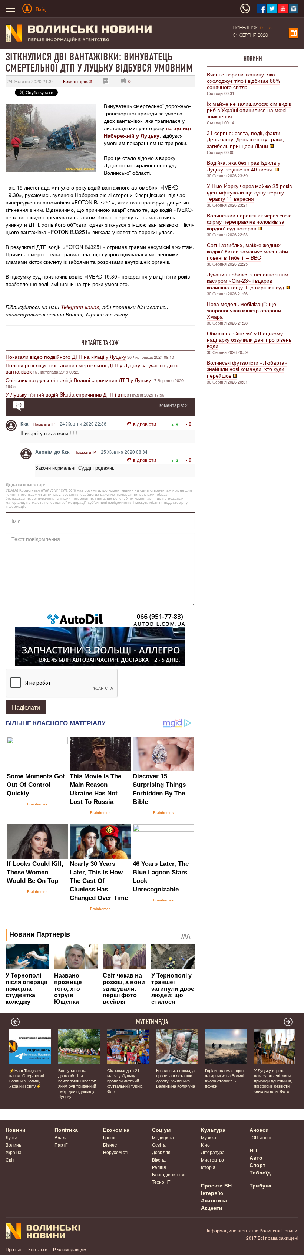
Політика (66, 1129)
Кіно (205, 1144)
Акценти (211, 1207)
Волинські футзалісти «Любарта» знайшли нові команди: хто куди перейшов (247, 369)
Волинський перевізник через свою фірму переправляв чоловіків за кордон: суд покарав (249, 221)
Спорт (257, 1165)
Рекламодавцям (69, 1249)
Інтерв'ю (212, 1192)
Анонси (259, 1129)
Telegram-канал (80, 307)
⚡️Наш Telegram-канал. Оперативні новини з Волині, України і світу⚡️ (26, 1078)
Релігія (159, 1167)
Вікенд (159, 1159)
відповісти (144, 423)
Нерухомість (116, 1152)
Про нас (14, 1249)
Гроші (109, 1137)
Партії (60, 1144)
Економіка (116, 1129)
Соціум (161, 1129)
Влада (61, 1137)
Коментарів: (77, 81)
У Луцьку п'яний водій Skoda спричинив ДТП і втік (66, 394)
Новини (253, 59)
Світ (10, 1159)
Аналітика (214, 1200)
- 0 (188, 423)
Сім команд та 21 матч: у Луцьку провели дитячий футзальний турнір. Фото (125, 1080)
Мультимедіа (152, 1022)
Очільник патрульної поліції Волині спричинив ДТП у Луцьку (78, 380)
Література (213, 1152)
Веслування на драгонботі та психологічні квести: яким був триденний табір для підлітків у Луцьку (77, 1083)
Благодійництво (168, 1174)
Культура (213, 1129)
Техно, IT (161, 1182)
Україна (14, 1152)
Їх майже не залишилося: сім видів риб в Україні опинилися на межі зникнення (249, 110)
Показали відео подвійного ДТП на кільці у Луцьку (66, 356)
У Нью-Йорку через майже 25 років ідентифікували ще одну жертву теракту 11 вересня (249, 192)
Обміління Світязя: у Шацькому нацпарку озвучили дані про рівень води (249, 339)
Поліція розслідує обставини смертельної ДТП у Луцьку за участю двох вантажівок (92, 368)
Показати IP (44, 424)
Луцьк (11, 1137)
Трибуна (260, 1185)
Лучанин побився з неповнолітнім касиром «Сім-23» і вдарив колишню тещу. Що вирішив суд (247, 280)
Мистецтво (212, 1159)
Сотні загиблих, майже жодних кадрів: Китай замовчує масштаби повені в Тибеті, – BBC (247, 251)
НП (253, 1150)
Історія (208, 1167)
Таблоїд (260, 1172)
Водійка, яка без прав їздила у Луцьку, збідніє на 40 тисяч (243, 166)
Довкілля (161, 1152)
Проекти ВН (216, 1185)
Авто (256, 1157)
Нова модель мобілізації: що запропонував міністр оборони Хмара (244, 310)
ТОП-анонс (261, 1137)
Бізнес (110, 1144)
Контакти (37, 1249)
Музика (208, 1137)
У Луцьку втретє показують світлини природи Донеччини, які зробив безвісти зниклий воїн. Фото (273, 1080)
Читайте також (100, 343)
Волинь (13, 1144)
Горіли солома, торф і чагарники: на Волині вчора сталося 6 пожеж (225, 1078)
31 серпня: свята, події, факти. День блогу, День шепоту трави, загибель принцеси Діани (245, 139)
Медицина (163, 1137)
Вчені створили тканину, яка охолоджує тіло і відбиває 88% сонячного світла (243, 80)
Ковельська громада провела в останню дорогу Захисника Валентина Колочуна (175, 1078)
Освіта (159, 1144)
